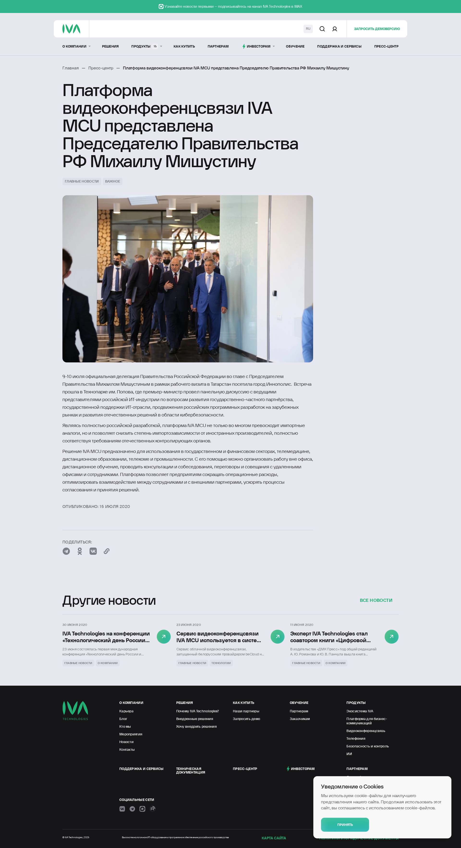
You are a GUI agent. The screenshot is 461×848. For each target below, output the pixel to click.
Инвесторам (303, 769)
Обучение (299, 703)
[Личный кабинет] (335, 29)
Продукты (356, 703)
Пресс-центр (245, 769)
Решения (184, 703)
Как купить (243, 703)
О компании (131, 703)
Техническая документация (190, 771)
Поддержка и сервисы (141, 769)
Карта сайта (274, 838)
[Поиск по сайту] (322, 29)
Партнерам (357, 769)
